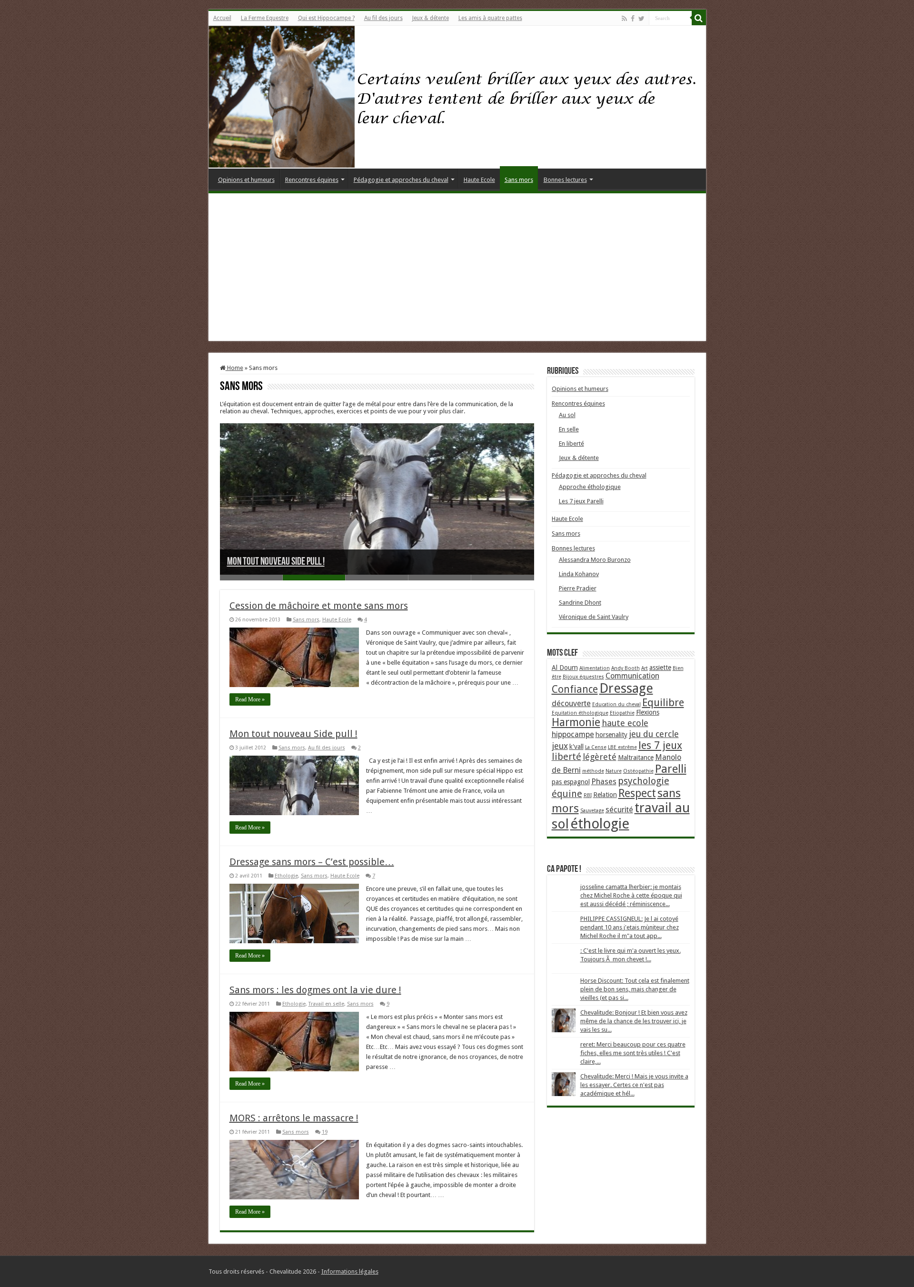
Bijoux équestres (583, 677)
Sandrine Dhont (580, 602)
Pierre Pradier (577, 588)
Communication (632, 675)
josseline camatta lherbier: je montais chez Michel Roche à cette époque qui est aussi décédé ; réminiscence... (631, 895)
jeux (560, 746)
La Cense (595, 747)
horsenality (611, 734)
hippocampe (573, 734)
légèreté (599, 757)
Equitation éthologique (580, 713)
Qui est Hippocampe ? (326, 18)
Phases (603, 781)
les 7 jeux (660, 745)
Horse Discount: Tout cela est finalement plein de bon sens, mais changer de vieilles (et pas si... (634, 989)
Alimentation (594, 668)
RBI (588, 795)
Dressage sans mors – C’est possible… (311, 862)
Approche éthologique (590, 486)
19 (325, 1132)
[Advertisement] (457, 269)
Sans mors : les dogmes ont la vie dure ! (315, 990)
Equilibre (663, 702)
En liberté (571, 443)
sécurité (619, 809)
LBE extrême (622, 747)
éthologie (599, 824)
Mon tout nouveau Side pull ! (276, 562)
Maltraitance (636, 757)
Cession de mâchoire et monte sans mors (318, 605)
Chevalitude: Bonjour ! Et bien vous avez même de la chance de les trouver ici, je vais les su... (633, 1021)
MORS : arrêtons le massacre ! (293, 1118)
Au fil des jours (383, 18)
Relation (605, 794)
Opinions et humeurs (246, 179)
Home (234, 367)
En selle (569, 429)
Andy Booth (625, 668)
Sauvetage (592, 811)
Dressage (626, 688)
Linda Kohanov (579, 574)
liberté (566, 756)
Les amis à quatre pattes (490, 18)
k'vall (576, 746)
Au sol (567, 415)
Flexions (647, 712)
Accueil (222, 18)
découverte (571, 703)
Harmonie (576, 722)
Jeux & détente (430, 18)
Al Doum (565, 667)
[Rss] (624, 18)
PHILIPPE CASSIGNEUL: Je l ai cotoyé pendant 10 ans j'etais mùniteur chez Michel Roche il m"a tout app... (629, 927)
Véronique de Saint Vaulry (593, 616)
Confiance (575, 689)
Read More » (250, 699)
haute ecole (625, 723)
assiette (660, 667)
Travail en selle (326, 1004)
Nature (614, 771)
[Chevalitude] (457, 97)
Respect (637, 793)
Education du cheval (616, 704)
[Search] (699, 18)
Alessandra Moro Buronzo (595, 559)
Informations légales (349, 1271)
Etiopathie (622, 713)
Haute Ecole (479, 179)
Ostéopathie (638, 771)
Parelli (670, 769)
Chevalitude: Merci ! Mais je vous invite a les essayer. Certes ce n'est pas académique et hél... (634, 1085)
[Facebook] (633, 18)
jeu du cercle (654, 734)
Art (644, 668)
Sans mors (519, 179)
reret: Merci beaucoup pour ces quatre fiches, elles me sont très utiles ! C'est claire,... (633, 1053)
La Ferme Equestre (264, 18)
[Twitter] (641, 18)
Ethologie (286, 876)
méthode (593, 771)
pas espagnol (571, 782)
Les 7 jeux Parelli (581, 501)
